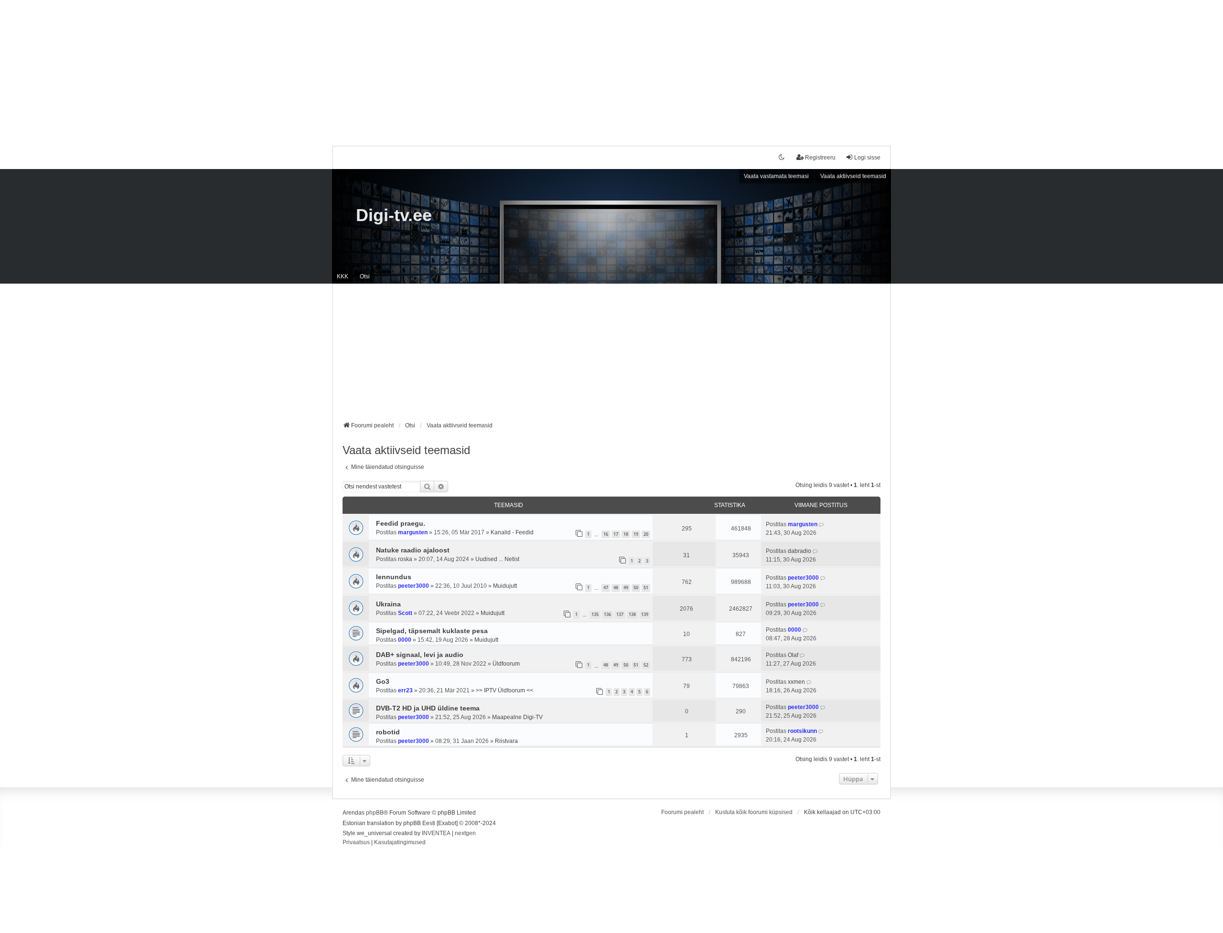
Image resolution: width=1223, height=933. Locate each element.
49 (625, 587)
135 (595, 614)
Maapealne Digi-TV (517, 717)
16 (605, 534)
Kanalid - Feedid (512, 532)
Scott (405, 613)
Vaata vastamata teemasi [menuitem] (776, 176)
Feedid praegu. (400, 523)
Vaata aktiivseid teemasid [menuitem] (853, 176)
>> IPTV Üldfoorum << (504, 690)
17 (615, 534)
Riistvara (506, 741)
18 (625, 534)
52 (646, 665)
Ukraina (388, 604)
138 (632, 614)
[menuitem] (356, 843)
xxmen (796, 682)
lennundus (393, 577)
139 (644, 614)
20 (646, 534)
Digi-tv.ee (394, 215)
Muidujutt (505, 586)
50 (635, 587)
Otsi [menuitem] (365, 276)
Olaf (793, 655)
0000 (404, 639)
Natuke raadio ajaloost (413, 550)
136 (607, 614)
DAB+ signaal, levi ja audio (419, 654)
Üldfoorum (506, 663)
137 (619, 614)
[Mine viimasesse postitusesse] (822, 524)
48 (615, 587)
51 (646, 587)
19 (635, 534)
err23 (405, 690)
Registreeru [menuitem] (820, 157)
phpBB (375, 812)
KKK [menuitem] (342, 276)
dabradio (799, 551)
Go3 (382, 681)
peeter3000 (413, 586)
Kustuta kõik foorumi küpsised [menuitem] (754, 812)
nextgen (465, 833)
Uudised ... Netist (497, 559)
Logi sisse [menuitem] (867, 157)
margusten (413, 532)
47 (605, 587)
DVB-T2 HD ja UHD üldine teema (428, 708)
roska (405, 559)
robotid (388, 732)
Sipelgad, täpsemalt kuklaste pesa (432, 631)
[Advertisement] (611, 67)
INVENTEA (436, 833)
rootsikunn (802, 731)
